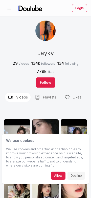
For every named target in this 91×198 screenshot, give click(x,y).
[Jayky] (45, 31)
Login (79, 8)
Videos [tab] (22, 97)
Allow (58, 175)
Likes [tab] (77, 97)
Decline (76, 175)
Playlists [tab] (49, 97)
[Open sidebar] (9, 8)
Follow (45, 82)
